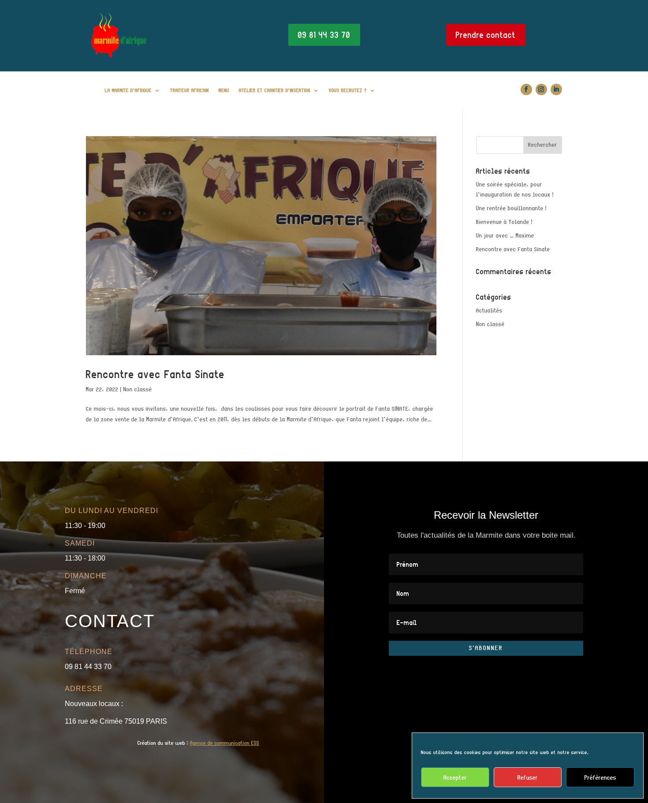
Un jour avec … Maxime (505, 235)
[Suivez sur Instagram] (541, 89)
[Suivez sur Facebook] (526, 89)
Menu (224, 90)
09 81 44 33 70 (324, 35)
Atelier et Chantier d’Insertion (274, 90)
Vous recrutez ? (348, 90)
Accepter (455, 777)
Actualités (489, 310)
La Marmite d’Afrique (128, 90)
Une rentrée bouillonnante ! (511, 208)
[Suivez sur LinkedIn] (556, 89)
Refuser (528, 777)
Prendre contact (486, 35)
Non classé (137, 389)
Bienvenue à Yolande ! (504, 222)
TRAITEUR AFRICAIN (189, 90)
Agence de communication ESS (224, 743)
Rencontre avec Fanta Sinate (155, 374)
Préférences (600, 777)
